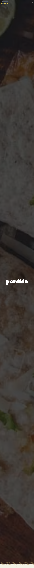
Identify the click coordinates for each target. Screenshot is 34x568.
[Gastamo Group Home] (5, 2)
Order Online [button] (17, 566)
